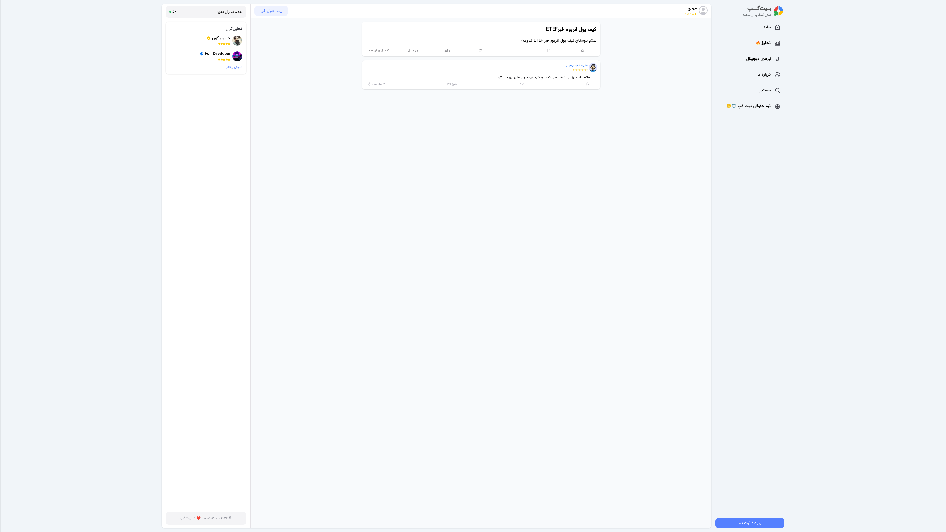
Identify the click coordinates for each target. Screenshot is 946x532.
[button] (593, 67)
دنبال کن (267, 11)
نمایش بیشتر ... (232, 67)
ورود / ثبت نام (749, 523)
